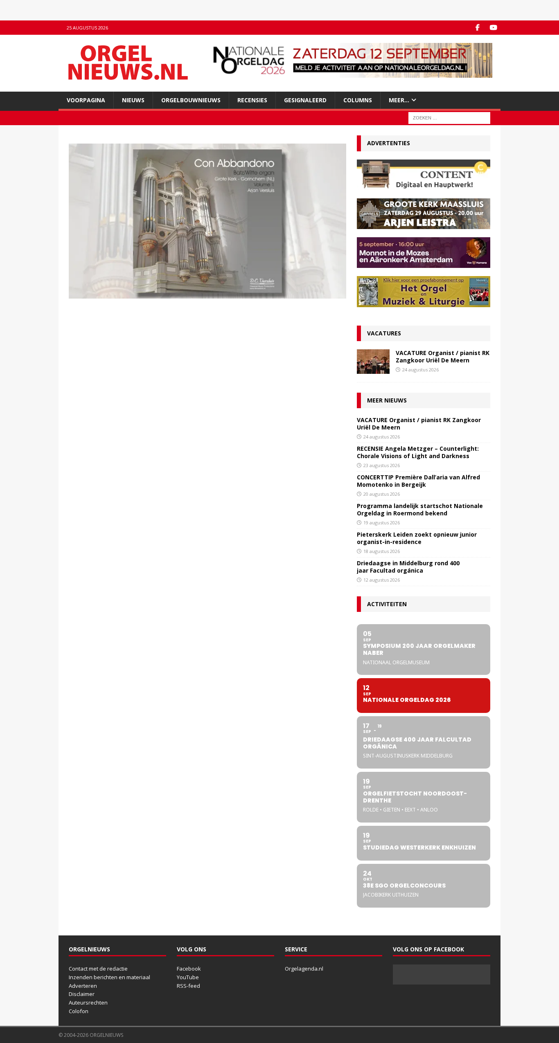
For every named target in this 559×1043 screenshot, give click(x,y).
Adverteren (83, 985)
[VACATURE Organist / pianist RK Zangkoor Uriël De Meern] (373, 361)
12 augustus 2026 (381, 580)
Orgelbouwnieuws (191, 100)
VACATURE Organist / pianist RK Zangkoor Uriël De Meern (442, 356)
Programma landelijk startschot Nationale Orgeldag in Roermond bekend (420, 509)
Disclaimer (82, 994)
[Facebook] (477, 27)
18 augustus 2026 (381, 551)
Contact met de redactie (98, 968)
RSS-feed (188, 985)
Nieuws (133, 100)
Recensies (252, 100)
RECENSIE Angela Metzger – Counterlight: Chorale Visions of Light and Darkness (418, 452)
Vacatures (384, 333)
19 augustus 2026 (381, 522)
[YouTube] (493, 27)
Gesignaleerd (305, 100)
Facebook (189, 968)
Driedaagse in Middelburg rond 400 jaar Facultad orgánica (408, 566)
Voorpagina (86, 100)
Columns (357, 100)
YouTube (188, 977)
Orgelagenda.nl (304, 968)
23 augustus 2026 (381, 465)
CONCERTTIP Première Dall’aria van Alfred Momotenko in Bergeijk (418, 480)
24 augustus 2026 (420, 369)
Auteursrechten (88, 1002)
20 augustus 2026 (381, 494)
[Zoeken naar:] (449, 117)
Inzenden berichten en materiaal (109, 977)
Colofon (78, 1011)
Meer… (399, 100)
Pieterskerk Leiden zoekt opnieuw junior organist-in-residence (417, 538)
